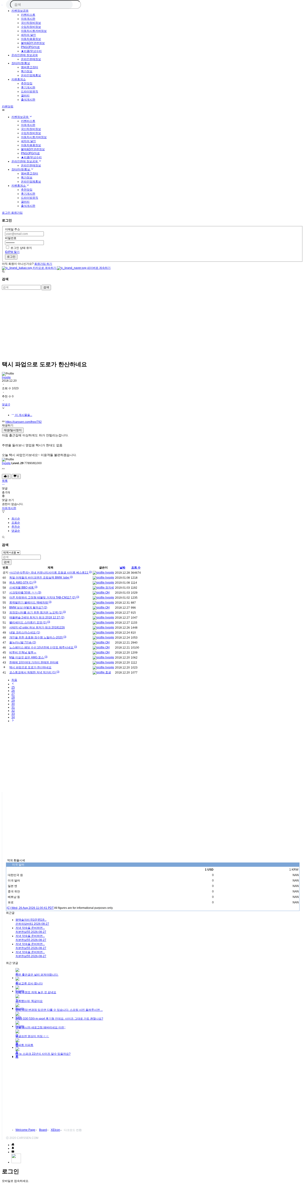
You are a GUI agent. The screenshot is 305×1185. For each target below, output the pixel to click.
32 (13, 710)
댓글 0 (6, 404)
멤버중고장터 (29, 67)
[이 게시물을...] (3, 485)
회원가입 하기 (43, 263)
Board (43, 1130)
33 (13, 714)
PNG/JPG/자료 (30, 47)
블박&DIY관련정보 (33, 43)
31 (13, 707)
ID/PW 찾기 (12, 252)
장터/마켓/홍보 (20, 63)
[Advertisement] (145, 323)
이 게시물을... (23, 415)
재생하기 (7, 425)
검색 (46, 287)
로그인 (11, 256)
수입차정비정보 (31, 27)
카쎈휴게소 (18, 79)
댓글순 (15, 530)
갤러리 (25, 95)
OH (107, 592)
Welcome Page (25, 1130)
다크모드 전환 (73, 1130)
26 (13, 690)
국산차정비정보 (31, 22)
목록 (5, 480)
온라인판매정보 (31, 59)
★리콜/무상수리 (31, 51)
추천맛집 (26, 83)
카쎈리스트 (28, 14)
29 (13, 700)
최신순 (15, 518)
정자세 (109, 587)
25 (13, 687)
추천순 (15, 526)
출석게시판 (28, 99)
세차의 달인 (28, 35)
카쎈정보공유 (20, 10)
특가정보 (26, 71)
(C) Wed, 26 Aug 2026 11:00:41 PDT (30, 908)
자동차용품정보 (31, 39)
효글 (108, 672)
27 (13, 694)
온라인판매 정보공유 (24, 55)
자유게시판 (28, 18)
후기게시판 (28, 87)
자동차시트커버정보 (34, 31)
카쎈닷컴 (7, 106)
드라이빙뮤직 (29, 91)
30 (13, 704)
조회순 (15, 522)
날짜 (122, 567)
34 (13, 717)
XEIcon (55, 1130)
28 (13, 697)
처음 (14, 680)
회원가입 (17, 212)
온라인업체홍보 (31, 75)
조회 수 (136, 567)
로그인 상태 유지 (21, 248)
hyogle (6, 377)
